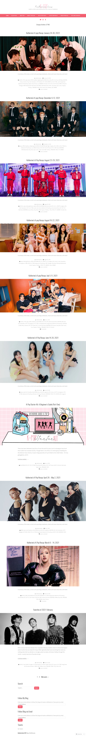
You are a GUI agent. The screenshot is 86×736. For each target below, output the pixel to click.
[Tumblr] (45, 19)
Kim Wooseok (21, 597)
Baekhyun (27, 146)
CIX (54, 206)
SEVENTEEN (61, 147)
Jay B (59, 81)
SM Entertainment (45, 85)
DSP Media (61, 80)
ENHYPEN (65, 80)
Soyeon (54, 325)
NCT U (53, 147)
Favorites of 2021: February (43, 609)
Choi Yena (56, 80)
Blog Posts (14, 15)
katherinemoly (38, 78)
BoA (45, 206)
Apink (35, 206)
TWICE (38, 87)
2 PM (24, 80)
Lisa (38, 83)
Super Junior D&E (42, 149)
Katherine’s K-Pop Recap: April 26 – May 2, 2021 (43, 477)
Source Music (31, 210)
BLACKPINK (44, 80)
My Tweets (20, 729)
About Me (22, 15)
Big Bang (40, 80)
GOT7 (43, 81)
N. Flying (39, 394)
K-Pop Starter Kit (53, 15)
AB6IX (22, 530)
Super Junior (59, 85)
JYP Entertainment (42, 323)
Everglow (52, 146)
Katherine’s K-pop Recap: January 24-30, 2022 (43, 32)
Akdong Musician (29, 206)
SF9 (37, 85)
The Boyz (30, 87)
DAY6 (50, 321)
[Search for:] (26, 688)
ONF (55, 147)
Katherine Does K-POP (22, 733)
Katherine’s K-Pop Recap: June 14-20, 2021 (43, 337)
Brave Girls (49, 80)
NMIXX (60, 83)
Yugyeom (64, 394)
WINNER (55, 87)
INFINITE (49, 81)
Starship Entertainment (61, 263)
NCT (49, 83)
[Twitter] (41, 19)
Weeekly (49, 87)
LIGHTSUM (65, 323)
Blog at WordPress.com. (31, 733)
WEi (52, 87)
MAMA (35, 147)
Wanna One (44, 87)
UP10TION (57, 394)
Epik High (47, 146)
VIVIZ (41, 87)
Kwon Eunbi (34, 83)
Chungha (31, 664)
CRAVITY (58, 206)
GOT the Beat (39, 81)
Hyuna (55, 664)
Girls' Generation (32, 81)
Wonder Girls (63, 210)
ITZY (65, 392)
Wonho (52, 327)
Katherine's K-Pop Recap (23, 83)
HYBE (57, 146)
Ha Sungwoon (22, 263)
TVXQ (51, 210)
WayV (51, 265)
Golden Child (48, 664)
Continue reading (22, 459)
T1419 (39, 210)
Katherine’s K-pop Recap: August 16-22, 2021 (43, 220)
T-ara (32, 327)
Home (7, 15)
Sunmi (30, 265)
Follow (20, 706)
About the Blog (31, 15)
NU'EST (55, 465)
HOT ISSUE (25, 532)
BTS (52, 80)
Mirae (58, 208)
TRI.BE (52, 666)
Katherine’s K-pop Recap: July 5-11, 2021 (43, 275)
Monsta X (46, 83)
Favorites (43, 664)
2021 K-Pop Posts (42, 15)
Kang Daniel (62, 81)
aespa (26, 80)
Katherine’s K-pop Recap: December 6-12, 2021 (43, 97)
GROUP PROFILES (64, 15)
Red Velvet (34, 85)
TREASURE (35, 87)
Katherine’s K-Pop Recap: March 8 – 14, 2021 (43, 542)
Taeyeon (64, 85)
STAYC (50, 85)
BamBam (35, 80)
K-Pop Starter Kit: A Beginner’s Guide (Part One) (43, 404)
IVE (53, 81)
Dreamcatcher (54, 321)
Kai (65, 146)
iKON (46, 81)
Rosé (58, 147)
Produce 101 (44, 597)
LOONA (19, 325)
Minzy (23, 325)
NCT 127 (52, 83)
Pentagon (21, 85)
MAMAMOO (41, 83)
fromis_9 (22, 81)
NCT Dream (56, 83)
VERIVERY (59, 210)
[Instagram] (43, 19)
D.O (47, 261)
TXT (59, 149)
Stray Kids (54, 85)
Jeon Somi (39, 208)
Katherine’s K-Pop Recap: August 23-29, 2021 (43, 160)
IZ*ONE (55, 81)
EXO (55, 146)
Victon (57, 666)
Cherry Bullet (25, 664)
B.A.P (27, 392)
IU (51, 81)
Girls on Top (26, 81)
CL (55, 206)
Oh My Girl (64, 83)
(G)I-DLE (20, 80)
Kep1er (30, 83)
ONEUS (35, 666)
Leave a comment (43, 89)
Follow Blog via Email (25, 711)
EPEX (63, 321)
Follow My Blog (23, 698)
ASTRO (31, 80)
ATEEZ (24, 146)
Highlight (21, 532)
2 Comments (43, 329)
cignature (46, 392)
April (29, 80)
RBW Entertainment (27, 85)
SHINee (39, 85)
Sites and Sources (75, 15)
